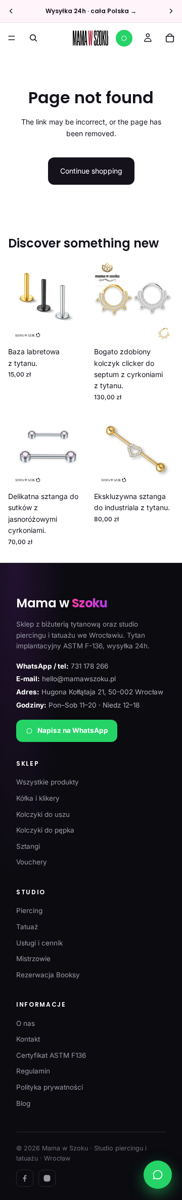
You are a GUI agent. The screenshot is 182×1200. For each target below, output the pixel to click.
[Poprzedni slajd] (11, 11)
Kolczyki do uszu (43, 814)
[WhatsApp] (124, 38)
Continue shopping (91, 171)
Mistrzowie (33, 959)
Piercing (29, 910)
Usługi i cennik (39, 943)
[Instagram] (47, 1178)
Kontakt (28, 1039)
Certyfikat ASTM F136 (51, 1055)
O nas (25, 1023)
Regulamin (33, 1071)
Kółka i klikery (38, 798)
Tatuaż (27, 927)
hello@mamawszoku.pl (79, 679)
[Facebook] (24, 1178)
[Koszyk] (170, 38)
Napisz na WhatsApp (72, 730)
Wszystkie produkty (47, 782)
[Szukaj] (33, 38)
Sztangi (28, 846)
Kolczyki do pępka (45, 830)
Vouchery (31, 862)
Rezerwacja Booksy (48, 975)
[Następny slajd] (171, 11)
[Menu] (11, 38)
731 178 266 (89, 666)
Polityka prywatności (49, 1087)
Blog (23, 1103)
